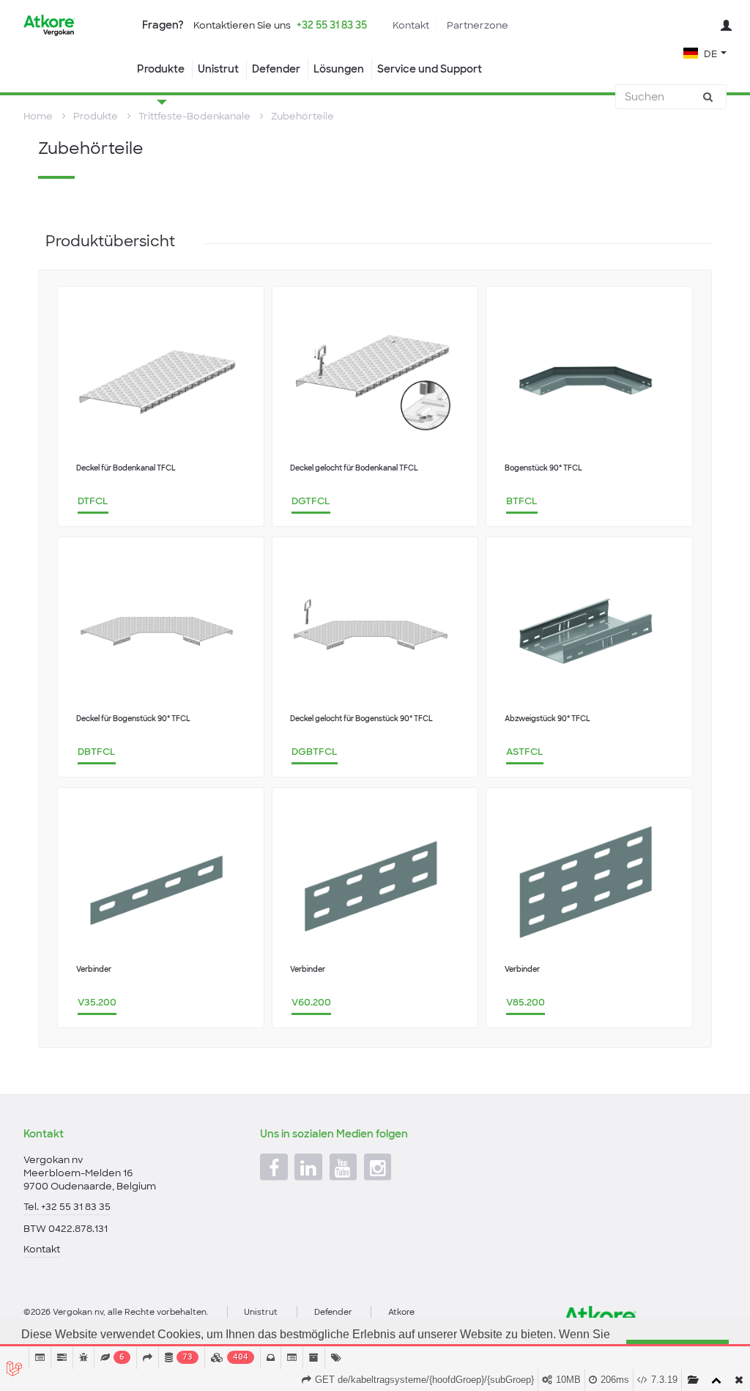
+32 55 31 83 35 (332, 25)
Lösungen (338, 68)
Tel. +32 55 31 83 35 (67, 1206)
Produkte (161, 68)
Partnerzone (477, 25)
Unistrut (218, 68)
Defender (276, 68)
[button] (705, 52)
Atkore (401, 1312)
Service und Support (429, 68)
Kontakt (411, 25)
